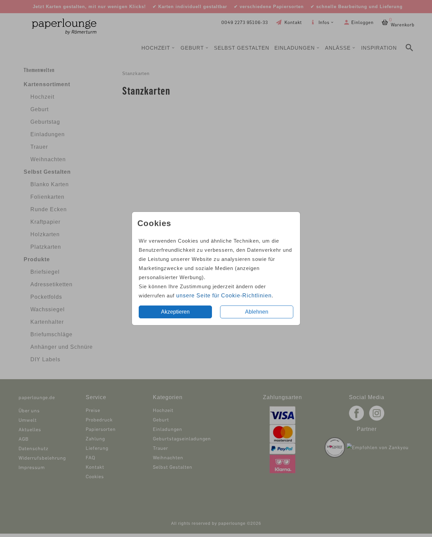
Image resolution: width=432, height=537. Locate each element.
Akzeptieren (175, 312)
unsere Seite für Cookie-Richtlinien (224, 295)
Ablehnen (256, 312)
